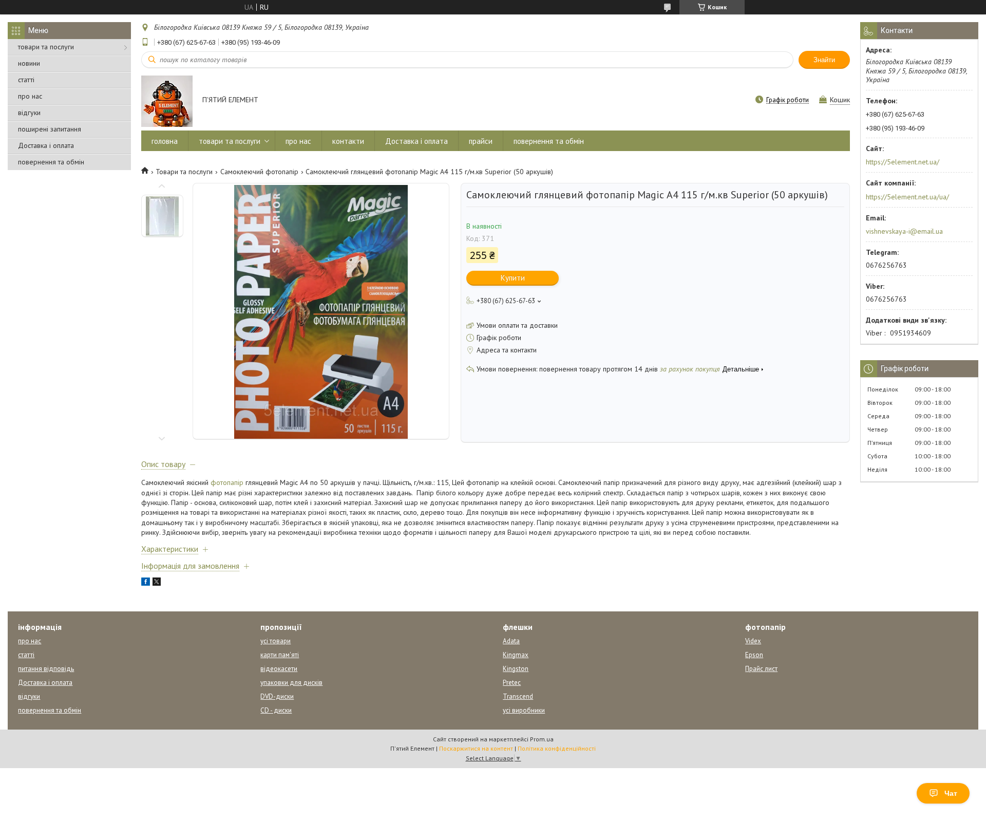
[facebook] (145, 583)
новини (29, 63)
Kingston (515, 668)
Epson (754, 654)
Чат (950, 793)
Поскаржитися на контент (476, 748)
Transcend (518, 696)
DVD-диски (277, 696)
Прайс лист (761, 668)
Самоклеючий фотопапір (259, 171)
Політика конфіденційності (557, 748)
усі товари (275, 641)
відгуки (29, 112)
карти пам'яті (279, 654)
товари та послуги (46, 46)
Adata (511, 641)
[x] (157, 583)
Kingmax (515, 654)
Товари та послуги (184, 171)
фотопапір (227, 482)
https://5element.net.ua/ (902, 161)
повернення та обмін (51, 161)
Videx (753, 641)
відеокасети (278, 668)
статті (26, 79)
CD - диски (276, 710)
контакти (348, 141)
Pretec (512, 682)
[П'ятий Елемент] (167, 100)
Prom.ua (542, 739)
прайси (480, 141)
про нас (30, 96)
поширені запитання (49, 129)
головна (164, 141)
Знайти (824, 60)
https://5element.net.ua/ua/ (907, 196)
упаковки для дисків (291, 682)
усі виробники (524, 710)
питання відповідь (46, 668)
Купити (513, 278)
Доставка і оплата (46, 145)
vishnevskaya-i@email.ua (904, 231)
